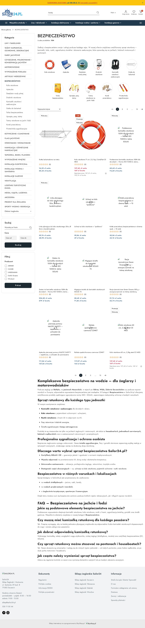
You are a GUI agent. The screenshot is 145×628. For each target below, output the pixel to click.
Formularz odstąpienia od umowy (124, 588)
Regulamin (43, 580)
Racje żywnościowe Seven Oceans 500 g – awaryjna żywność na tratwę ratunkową (125, 290)
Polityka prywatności (46, 592)
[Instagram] (8, 612)
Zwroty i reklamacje (118, 596)
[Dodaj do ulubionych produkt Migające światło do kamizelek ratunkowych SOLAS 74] (104, 246)
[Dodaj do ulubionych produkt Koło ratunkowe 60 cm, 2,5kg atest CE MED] (139, 308)
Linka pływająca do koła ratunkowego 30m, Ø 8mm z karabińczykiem (55, 227)
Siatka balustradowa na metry (49, 159)
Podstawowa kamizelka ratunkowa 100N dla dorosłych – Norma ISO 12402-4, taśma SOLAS (125, 160)
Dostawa (114, 592)
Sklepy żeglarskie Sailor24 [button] (88, 573)
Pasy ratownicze (47, 422)
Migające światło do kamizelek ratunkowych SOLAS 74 (89, 290)
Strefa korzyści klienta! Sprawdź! (123, 580)
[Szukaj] (30, 227)
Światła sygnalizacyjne (50, 427)
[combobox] (49, 109)
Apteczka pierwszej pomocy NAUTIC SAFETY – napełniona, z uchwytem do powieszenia (55, 353)
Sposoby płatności (118, 600)
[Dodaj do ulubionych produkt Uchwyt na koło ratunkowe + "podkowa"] (104, 183)
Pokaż (18, 285)
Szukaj (18, 245)
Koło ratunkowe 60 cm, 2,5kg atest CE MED (125, 352)
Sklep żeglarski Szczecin (84, 580)
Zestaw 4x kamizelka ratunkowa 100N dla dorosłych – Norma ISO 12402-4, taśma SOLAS (53, 290)
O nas (113, 584)
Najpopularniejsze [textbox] (44, 109)
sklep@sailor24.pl (9, 602)
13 (137, 109)
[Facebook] (3, 612)
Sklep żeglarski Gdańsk (84, 588)
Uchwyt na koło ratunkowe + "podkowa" (88, 226)
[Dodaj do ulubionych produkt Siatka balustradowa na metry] (69, 116)
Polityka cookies (45, 584)
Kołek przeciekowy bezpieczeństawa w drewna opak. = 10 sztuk (126, 227)
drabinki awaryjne (62, 422)
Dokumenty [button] (44, 573)
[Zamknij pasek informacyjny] (143, 3)
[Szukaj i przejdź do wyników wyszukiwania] (97, 12)
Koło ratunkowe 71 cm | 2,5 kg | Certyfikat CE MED (90, 160)
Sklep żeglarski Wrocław (84, 592)
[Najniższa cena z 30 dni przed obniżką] (106, 173)
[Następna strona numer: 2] (142, 109)
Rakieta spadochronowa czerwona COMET (89, 352)
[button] (140, 22)
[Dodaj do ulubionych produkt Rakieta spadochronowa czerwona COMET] (104, 308)
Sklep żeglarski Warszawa (85, 584)
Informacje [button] (116, 573)
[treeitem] (18, 43)
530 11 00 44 (7, 606)
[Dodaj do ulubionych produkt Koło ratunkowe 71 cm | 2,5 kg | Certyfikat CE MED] (104, 116)
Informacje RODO (46, 588)
